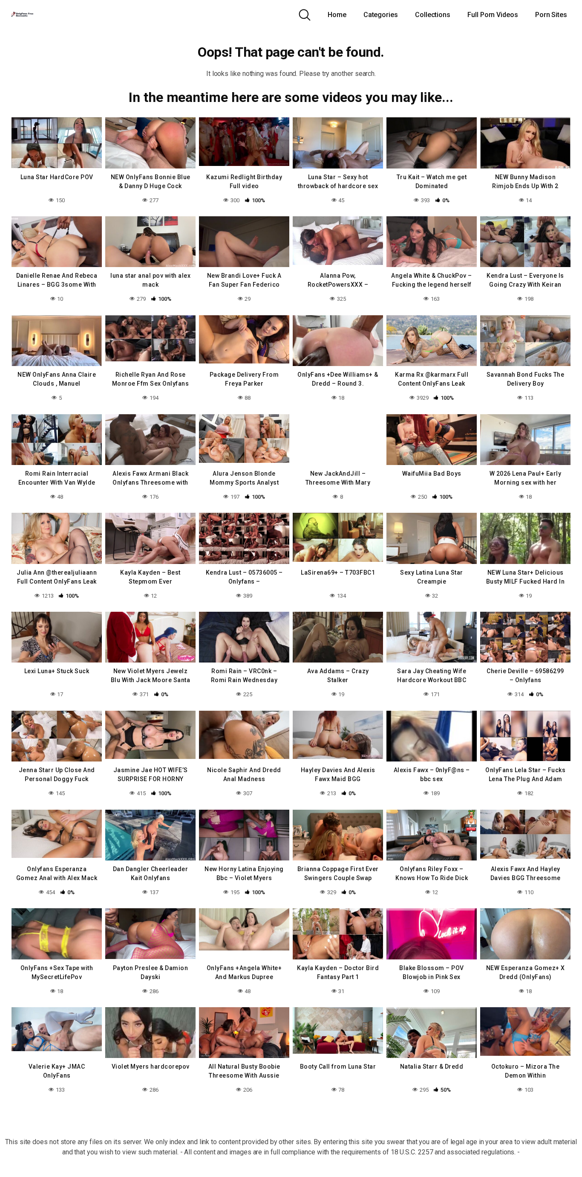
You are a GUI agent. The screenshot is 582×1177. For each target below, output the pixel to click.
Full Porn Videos (492, 15)
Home (337, 15)
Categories (380, 15)
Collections (432, 15)
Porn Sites (551, 15)
